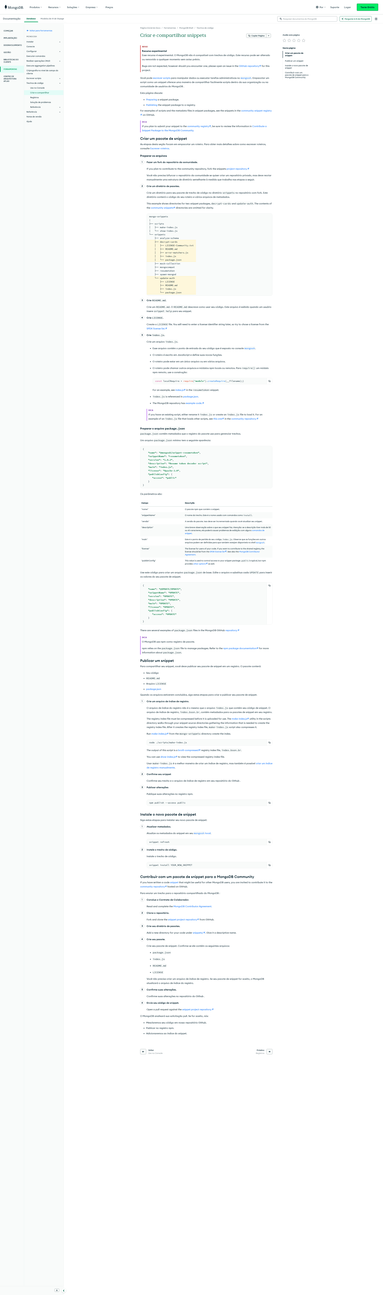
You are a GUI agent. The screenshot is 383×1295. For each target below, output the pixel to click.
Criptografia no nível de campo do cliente (42, 72)
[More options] (268, 36)
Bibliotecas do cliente (11, 60)
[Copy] (269, 381)
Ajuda (29, 121)
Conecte (30, 46)
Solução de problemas (40, 102)
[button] (321, 7)
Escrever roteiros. (160, 148)
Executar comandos (35, 56)
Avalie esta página (291, 35)
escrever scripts (161, 77)
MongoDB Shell (186, 28)
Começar (8, 31)
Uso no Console (37, 88)
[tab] (31, 18)
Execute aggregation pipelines (40, 65)
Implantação (10, 38)
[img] (284, 40)
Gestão (7, 52)
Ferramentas (170, 28)
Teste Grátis (367, 7)
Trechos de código (205, 28)
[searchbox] (307, 19)
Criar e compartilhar (39, 92)
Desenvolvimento (13, 45)
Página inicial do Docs (150, 28)
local (202, 833)
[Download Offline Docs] (56, 1290)
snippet (174, 882)
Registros (34, 97)
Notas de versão (34, 116)
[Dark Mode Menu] (376, 19)
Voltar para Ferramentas (40, 30)
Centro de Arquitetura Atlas (10, 78)
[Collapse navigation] (63, 1290)
